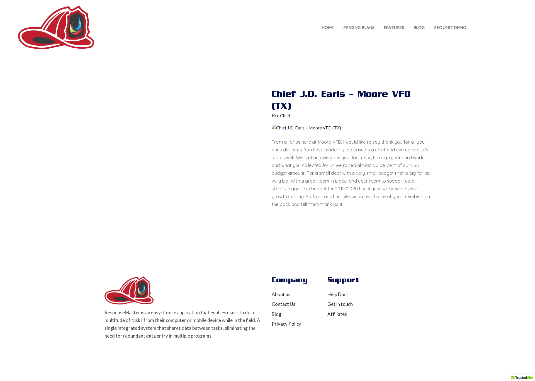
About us (281, 294)
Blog (276, 314)
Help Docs (338, 294)
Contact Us (283, 304)
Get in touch (340, 304)
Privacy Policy (286, 324)
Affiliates (337, 314)
